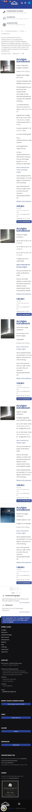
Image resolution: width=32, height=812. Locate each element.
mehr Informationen (25, 602)
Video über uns (16, 718)
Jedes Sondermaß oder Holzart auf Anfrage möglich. (22, 170)
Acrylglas (3, 630)
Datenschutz (4, 649)
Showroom (4, 632)
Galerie (16, 731)
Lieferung (4, 647)
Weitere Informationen (23, 201)
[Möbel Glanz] (14, 3)
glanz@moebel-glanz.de (9, 691)
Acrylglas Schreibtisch (23, 60)
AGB (2, 644)
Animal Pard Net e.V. (14, 778)
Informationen (5, 639)
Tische (22, 31)
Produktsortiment (11, 31)
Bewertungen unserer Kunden (16, 704)
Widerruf (3, 642)
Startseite (2, 31)
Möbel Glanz (12, 808)
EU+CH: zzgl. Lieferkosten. (7, 762)
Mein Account (5, 637)
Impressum (4, 652)
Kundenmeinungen (6, 635)
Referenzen (16, 745)
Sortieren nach (6, 54)
